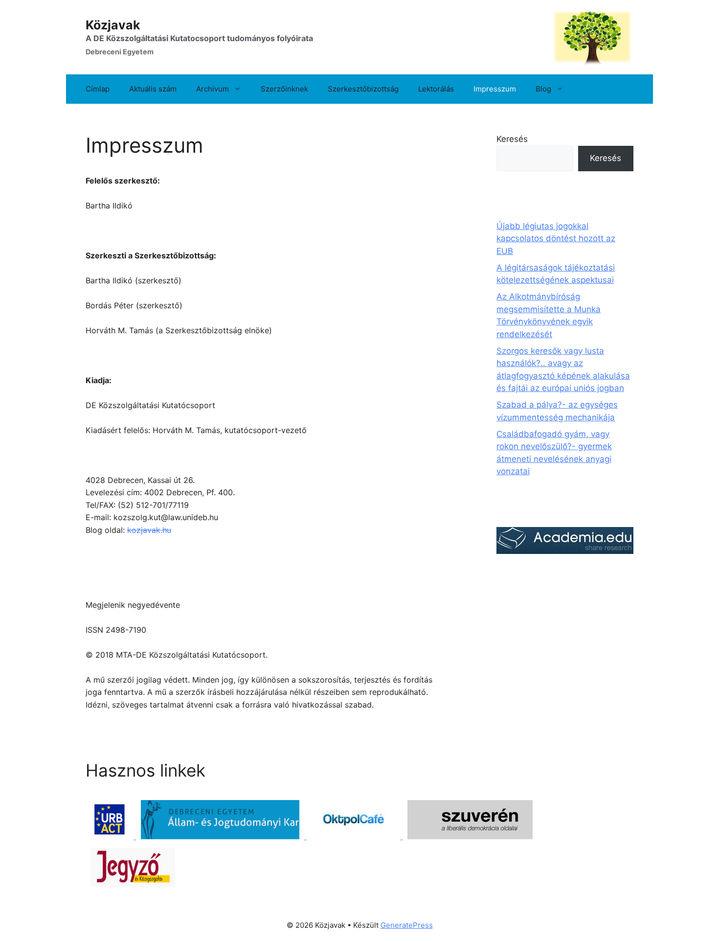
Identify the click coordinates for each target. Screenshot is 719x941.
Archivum (212, 88)
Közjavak (113, 25)
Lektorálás (436, 88)
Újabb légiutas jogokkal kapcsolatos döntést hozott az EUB (555, 238)
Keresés (512, 139)
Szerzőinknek (284, 88)
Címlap (98, 88)
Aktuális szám (153, 88)
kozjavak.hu (149, 530)
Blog (543, 88)
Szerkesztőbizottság (363, 88)
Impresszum (494, 88)
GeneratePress (407, 925)
